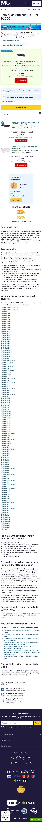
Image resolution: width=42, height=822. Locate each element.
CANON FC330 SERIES (8, 394)
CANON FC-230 (5, 341)
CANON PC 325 (5, 437)
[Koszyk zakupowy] (28, 3)
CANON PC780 (5, 526)
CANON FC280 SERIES (8, 378)
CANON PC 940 (5, 510)
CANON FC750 (5, 398)
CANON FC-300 (5, 345)
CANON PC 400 (5, 447)
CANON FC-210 (5, 331)
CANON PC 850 (5, 494)
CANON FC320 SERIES (8, 388)
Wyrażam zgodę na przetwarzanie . (18, 727)
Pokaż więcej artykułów (8, 101)
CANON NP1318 (6, 414)
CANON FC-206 (5, 327)
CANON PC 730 (5, 471)
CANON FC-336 (5, 351)
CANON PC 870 (5, 498)
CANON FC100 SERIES (8, 361)
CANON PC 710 (5, 465)
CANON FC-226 (5, 337)
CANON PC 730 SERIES (8, 469)
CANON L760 (5, 406)
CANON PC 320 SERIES (8, 433)
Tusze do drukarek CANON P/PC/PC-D (14, 45)
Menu (37, 3)
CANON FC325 (5, 392)
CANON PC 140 (5, 421)
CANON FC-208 (5, 329)
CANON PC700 (5, 518)
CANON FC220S (6, 372)
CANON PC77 (5, 516)
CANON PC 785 (5, 486)
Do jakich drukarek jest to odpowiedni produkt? (21, 70)
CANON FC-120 (5, 317)
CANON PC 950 (5, 514)
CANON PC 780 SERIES (8, 484)
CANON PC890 (5, 500)
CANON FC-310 (5, 347)
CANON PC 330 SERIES (8, 439)
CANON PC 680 (5, 463)
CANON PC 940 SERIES (8, 508)
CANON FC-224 (5, 335)
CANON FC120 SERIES (8, 362)
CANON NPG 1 (5, 419)
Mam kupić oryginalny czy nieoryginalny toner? (19, 97)
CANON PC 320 (5, 435)
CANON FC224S (6, 374)
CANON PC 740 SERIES (8, 475)
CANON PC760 (5, 478)
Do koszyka (22, 80)
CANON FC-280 (5, 343)
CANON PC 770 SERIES (8, 480)
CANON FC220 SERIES (8, 370)
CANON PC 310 (5, 431)
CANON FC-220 (5, 333)
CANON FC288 (5, 380)
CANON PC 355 (5, 445)
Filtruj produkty (21, 107)
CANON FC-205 (5, 325)
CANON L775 (5, 410)
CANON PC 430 (5, 457)
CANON (29, 10)
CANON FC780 (5, 404)
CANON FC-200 (5, 319)
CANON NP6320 (6, 417)
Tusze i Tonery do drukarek (18, 10)
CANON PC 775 (5, 482)
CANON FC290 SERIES (8, 382)
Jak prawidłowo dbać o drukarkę (13, 648)
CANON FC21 (5, 359)
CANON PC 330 (5, 441)
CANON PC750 (5, 522)
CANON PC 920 (5, 504)
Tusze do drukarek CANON (11, 40)
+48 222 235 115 (15, 192)
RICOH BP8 (4, 530)
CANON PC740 (5, 520)
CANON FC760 (5, 400)
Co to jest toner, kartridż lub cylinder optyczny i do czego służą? (22, 90)
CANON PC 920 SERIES (8, 502)
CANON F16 (4, 311)
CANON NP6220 (6, 416)
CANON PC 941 (5, 512)
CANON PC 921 (5, 506)
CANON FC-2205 (6, 357)
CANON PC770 (5, 524)
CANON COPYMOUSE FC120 (9, 309)
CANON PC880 (5, 528)
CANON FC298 (5, 386)
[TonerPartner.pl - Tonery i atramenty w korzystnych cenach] (6, 3)
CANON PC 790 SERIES (8, 488)
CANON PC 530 (5, 459)
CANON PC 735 (5, 473)
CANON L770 (5, 408)
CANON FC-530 (5, 353)
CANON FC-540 (5, 355)
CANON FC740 (5, 396)
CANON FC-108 (5, 315)
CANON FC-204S (6, 323)
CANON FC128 (5, 364)
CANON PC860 (5, 496)
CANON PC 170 (5, 427)
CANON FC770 (5, 402)
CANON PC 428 (5, 455)
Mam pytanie (16, 200)
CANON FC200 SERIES (8, 366)
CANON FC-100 (5, 313)
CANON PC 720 (5, 467)
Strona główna (4, 10)
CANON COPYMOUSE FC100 (9, 307)
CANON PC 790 (5, 490)
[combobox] (19, 114)
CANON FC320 (5, 390)
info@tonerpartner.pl (17, 196)
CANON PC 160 (5, 425)
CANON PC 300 (5, 429)
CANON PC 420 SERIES (8, 449)
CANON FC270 (5, 376)
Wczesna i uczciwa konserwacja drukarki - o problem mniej (21, 650)
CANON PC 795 (5, 492)
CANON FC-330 (5, 349)
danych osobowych (27, 727)
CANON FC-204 (5, 321)
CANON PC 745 (5, 476)
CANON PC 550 (5, 461)
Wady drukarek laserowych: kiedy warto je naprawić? (19, 646)
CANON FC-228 (5, 339)
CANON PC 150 (5, 423)
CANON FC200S (6, 368)
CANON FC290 (5, 384)
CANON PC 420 (5, 451)
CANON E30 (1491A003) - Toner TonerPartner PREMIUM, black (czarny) (21, 62)
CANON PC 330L (6, 443)
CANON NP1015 (6, 412)
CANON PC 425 (5, 453)
